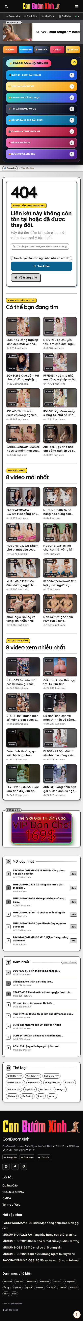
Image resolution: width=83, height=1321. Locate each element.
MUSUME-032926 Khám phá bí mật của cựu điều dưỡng (40, 1241)
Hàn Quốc (27, 1096)
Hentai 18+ (15, 1082)
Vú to (52, 1096)
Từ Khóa (66, 16)
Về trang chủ (28, 277)
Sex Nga (60, 1089)
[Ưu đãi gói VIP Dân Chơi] (41, 828)
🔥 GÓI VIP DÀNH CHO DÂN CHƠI (25, 120)
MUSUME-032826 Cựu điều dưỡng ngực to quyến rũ (38, 1254)
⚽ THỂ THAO (73, 50)
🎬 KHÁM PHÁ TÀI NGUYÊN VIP (24, 131)
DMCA (6, 1198)
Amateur (34, 1082)
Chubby (12, 1096)
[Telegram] (6, 1166)
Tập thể (30, 1089)
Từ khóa (45, 1157)
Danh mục (29, 1157)
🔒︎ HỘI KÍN (10, 50)
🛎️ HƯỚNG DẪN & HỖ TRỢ (21, 154)
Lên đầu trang (11, 1310)
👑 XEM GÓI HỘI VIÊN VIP (21, 86)
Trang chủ (14, 16)
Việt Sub (32, 1076)
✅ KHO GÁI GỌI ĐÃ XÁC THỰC (24, 97)
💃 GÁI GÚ (57, 50)
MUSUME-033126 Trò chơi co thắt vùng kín (32, 1247)
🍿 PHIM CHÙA (41, 50)
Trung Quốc (52, 1082)
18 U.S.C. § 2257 (13, 1192)
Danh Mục (32, 16)
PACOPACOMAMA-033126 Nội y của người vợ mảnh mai (40, 1260)
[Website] (23, 1166)
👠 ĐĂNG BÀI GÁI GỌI (19, 142)
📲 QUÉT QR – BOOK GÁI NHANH (24, 75)
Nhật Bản (14, 1076)
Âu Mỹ (69, 1082)
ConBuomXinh (15, 1139)
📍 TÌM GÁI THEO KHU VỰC (22, 109)
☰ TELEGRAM (26, 50)
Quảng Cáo (10, 1185)
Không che (51, 1076)
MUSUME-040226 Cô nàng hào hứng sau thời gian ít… (39, 1234)
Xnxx (40, 1096)
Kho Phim (50, 16)
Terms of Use (11, 1204)
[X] (15, 1166)
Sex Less (45, 1089)
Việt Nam (13, 1089)
